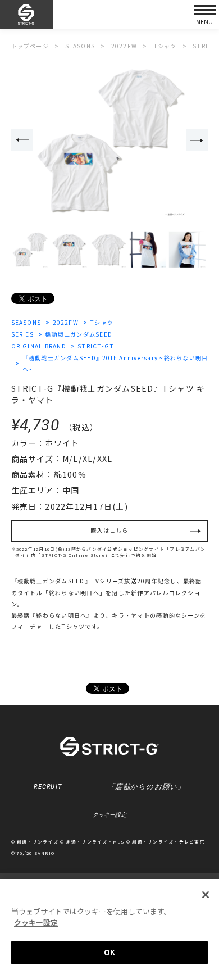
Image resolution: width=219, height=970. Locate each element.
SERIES (22, 334)
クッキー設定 (109, 815)
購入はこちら (109, 530)
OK (109, 952)
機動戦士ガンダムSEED (78, 334)
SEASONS (26, 322)
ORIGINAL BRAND (38, 346)
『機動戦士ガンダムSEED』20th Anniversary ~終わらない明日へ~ (115, 363)
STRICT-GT (95, 346)
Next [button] (197, 140)
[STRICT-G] (26, 14)
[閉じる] (205, 894)
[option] (109, 141)
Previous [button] (22, 140)
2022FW (66, 322)
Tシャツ (101, 322)
